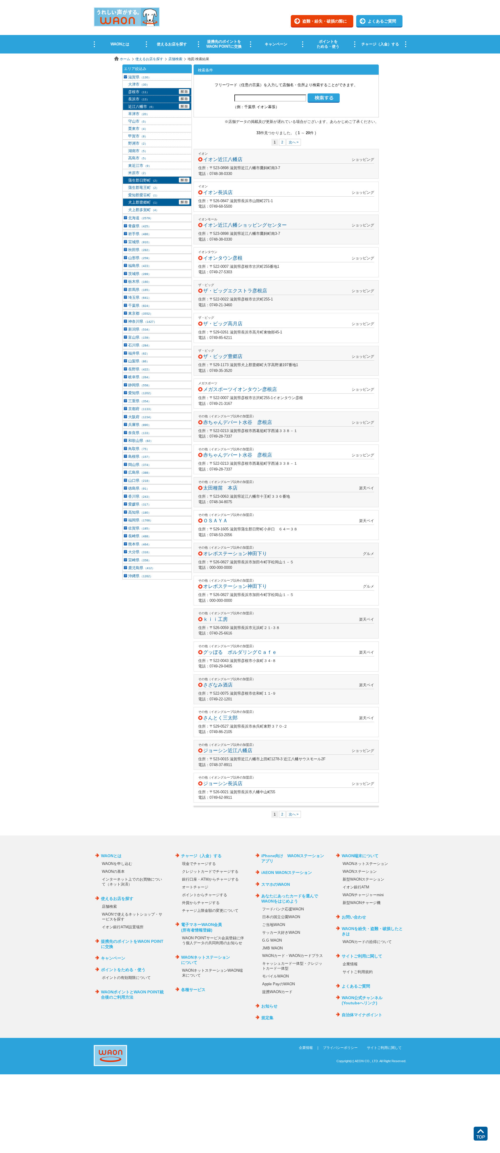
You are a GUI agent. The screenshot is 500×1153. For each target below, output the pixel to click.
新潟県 (139, 329)
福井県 (138, 353)
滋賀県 (139, 77)
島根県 (139, 456)
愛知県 (140, 393)
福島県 (139, 265)
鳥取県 (138, 449)
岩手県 (139, 234)
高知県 (139, 512)
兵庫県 (139, 425)
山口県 (139, 480)
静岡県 (139, 385)
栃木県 (139, 281)
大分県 (139, 552)
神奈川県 (142, 321)
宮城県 (139, 242)
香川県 (139, 496)
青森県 (139, 226)
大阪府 (140, 417)
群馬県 (139, 289)
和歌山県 (140, 440)
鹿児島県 (141, 568)
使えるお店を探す (149, 59)
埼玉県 (139, 297)
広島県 (139, 472)
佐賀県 (139, 528)
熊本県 (139, 544)
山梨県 (138, 361)
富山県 (139, 337)
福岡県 (140, 520)
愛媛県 (139, 504)
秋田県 (139, 250)
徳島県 (138, 488)
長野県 (139, 369)
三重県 (139, 401)
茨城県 (139, 274)
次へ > (294, 142)
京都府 (140, 409)
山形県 (139, 258)
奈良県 (139, 433)
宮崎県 (139, 560)
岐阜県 (139, 377)
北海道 (140, 218)
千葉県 (139, 305)
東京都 (140, 313)
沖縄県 (140, 576)
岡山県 (139, 464)
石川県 (139, 345)
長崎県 (139, 536)
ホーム (125, 59)
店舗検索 (175, 59)
